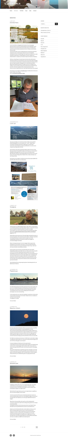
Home (11, 10)
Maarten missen (15, 308)
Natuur (42, 54)
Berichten (16, 10)
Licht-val (13, 123)
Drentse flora (14, 22)
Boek (42, 42)
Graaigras (13, 207)
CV (41, 44)
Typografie (43, 56)
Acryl (26, 10)
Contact (34, 10)
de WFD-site (24, 70)
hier (13, 298)
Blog (41, 40)
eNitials (15, 4)
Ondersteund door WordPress (35, 435)
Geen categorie (43, 46)
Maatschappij (43, 50)
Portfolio (21, 10)
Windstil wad (14, 363)
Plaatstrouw (14, 271)
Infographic (43, 48)
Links (30, 10)
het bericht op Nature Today (19, 73)
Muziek (42, 52)
